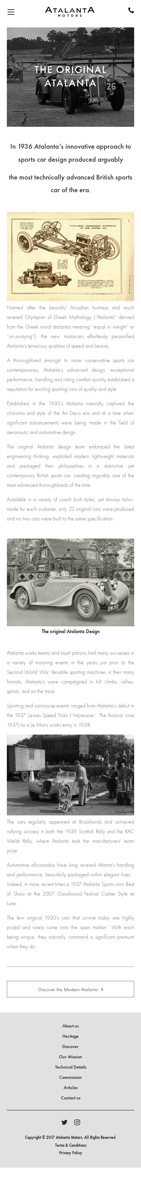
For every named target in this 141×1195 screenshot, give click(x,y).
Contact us (70, 1098)
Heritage (70, 1036)
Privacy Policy (70, 1153)
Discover (70, 1046)
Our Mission (70, 1057)
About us (70, 1026)
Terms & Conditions (70, 1146)
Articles (71, 1087)
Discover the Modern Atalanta (68, 989)
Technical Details (70, 1067)
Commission (70, 1077)
